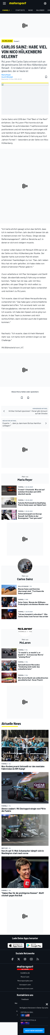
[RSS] (37, 959)
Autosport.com (25, 984)
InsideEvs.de (25, 973)
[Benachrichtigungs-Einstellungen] (28, 397)
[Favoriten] (46, 76)
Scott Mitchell (7, 77)
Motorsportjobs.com (25, 981)
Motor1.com (25, 977)
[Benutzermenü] (45, 3)
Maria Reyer (6, 75)
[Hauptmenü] (4, 3)
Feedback (25, 999)
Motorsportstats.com (25, 988)
